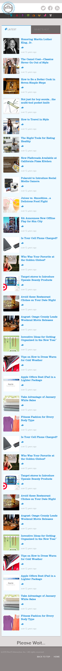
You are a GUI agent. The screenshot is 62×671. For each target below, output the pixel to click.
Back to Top (43, 656)
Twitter (43, 8)
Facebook (50, 8)
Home (57, 656)
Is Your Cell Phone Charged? (39, 238)
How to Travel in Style (35, 119)
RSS (57, 8)
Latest (10, 29)
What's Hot (41, 29)
